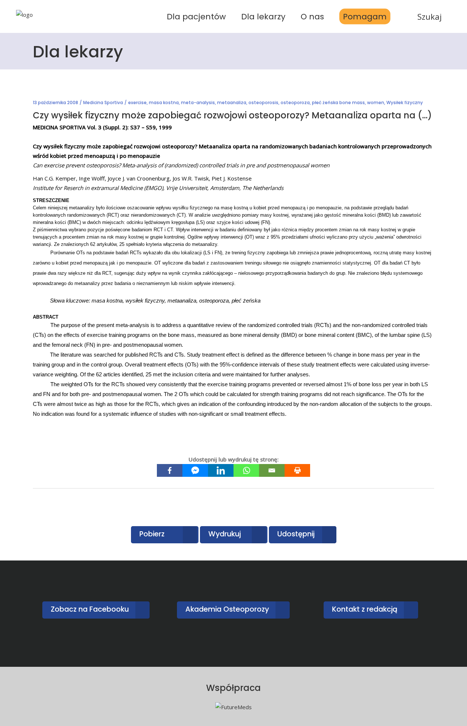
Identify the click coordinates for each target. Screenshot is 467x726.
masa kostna (164, 102)
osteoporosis (263, 102)
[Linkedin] (221, 470)
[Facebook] (169, 470)
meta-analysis (198, 102)
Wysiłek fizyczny (404, 102)
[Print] (297, 470)
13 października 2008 (55, 102)
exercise (137, 102)
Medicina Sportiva (103, 102)
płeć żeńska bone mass (338, 102)
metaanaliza (231, 102)
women (375, 102)
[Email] (272, 470)
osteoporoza (295, 102)
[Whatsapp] (246, 470)
